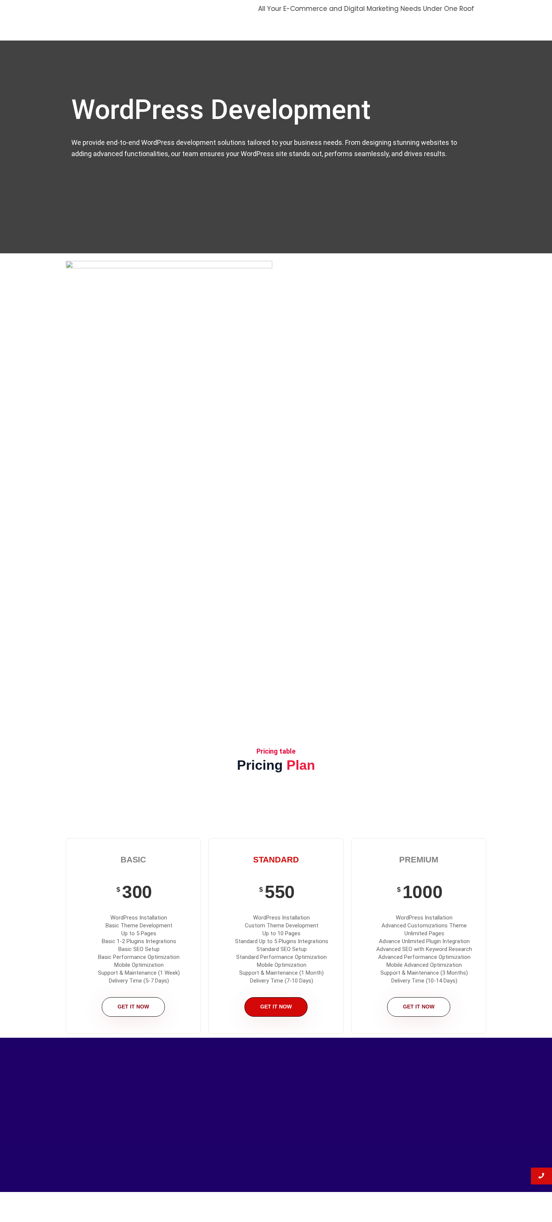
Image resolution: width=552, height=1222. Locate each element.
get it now (133, 1007)
